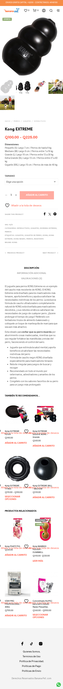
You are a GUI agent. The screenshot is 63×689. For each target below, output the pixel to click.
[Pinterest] (55, 214)
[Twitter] (50, 214)
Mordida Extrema (48, 228)
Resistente (39, 239)
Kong (45, 235)
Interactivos (40, 121)
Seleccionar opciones (12, 498)
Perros (17, 121)
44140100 (54, 2)
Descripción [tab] (31, 268)
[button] (26, 10)
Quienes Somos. (31, 651)
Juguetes (27, 121)
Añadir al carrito (37, 195)
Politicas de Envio (31, 670)
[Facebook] (45, 214)
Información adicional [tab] (31, 273)
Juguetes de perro (33, 235)
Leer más (38, 561)
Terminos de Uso (32, 656)
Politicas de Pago (31, 665)
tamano (10, 176)
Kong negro (19, 239)
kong (14, 242)
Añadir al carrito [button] (16, 443)
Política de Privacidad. (31, 661)
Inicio (7, 121)
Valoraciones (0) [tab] (31, 279)
